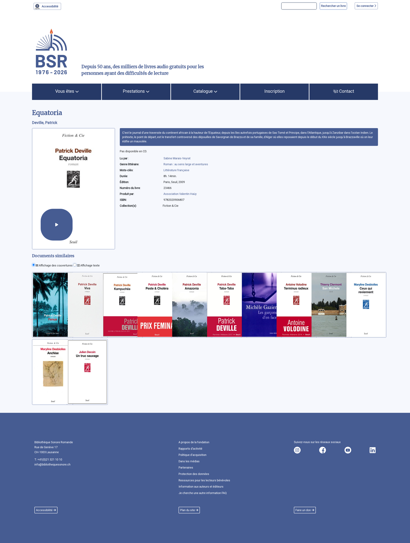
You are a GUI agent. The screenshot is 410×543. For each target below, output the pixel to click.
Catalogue (203, 91)
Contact (346, 91)
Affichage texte (90, 265)
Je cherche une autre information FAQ (203, 493)
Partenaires (186, 467)
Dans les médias (189, 461)
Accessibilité (50, 6)
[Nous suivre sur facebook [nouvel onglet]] (322, 450)
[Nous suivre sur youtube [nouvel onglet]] (347, 450)
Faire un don (303, 510)
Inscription (274, 91)
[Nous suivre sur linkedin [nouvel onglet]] (373, 450)
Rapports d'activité (190, 448)
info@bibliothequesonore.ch (52, 464)
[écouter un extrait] (56, 224)
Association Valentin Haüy (180, 194)
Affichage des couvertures (55, 265)
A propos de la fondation (194, 442)
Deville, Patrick (44, 122)
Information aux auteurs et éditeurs (201, 486)
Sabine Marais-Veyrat (177, 158)
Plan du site (187, 510)
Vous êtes (65, 91)
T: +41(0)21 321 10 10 (48, 459)
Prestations (134, 91)
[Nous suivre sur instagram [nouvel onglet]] (297, 450)
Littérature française (176, 170)
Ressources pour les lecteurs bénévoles (204, 480)
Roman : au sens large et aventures (186, 164)
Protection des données (194, 474)
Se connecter (365, 6)
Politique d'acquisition (192, 455)
